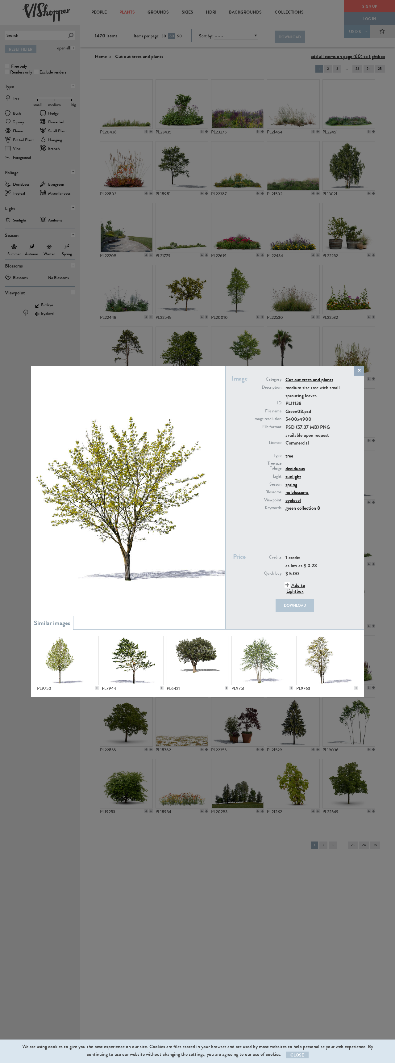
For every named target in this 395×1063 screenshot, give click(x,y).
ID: (279, 403)
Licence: (275, 443)
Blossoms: (273, 492)
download (295, 605)
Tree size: (275, 463)
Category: (274, 379)
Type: (278, 456)
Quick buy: (273, 573)
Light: (277, 476)
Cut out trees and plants (309, 379)
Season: (275, 484)
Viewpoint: (273, 500)
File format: (272, 427)
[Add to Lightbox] (97, 688)
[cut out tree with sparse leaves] (133, 660)
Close (297, 1055)
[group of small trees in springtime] (262, 660)
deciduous (295, 468)
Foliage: (275, 468)
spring (291, 484)
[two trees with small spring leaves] (327, 660)
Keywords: (273, 508)
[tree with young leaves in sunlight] (68, 660)
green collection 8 (302, 508)
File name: (273, 411)
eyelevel (293, 500)
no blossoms (297, 492)
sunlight (293, 476)
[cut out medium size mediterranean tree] (197, 660)
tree (289, 455)
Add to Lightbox (295, 588)
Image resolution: (267, 419)
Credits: (275, 557)
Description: (272, 387)
